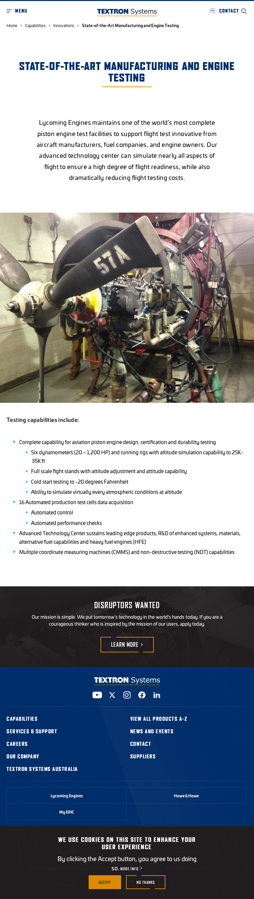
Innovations (63, 25)
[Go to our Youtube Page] (97, 695)
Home (12, 25)
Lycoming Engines (67, 796)
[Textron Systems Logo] (127, 12)
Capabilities (35, 25)
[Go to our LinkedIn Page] (157, 695)
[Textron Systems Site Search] (244, 11)
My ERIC (66, 812)
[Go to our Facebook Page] (142, 695)
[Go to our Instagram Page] (127, 695)
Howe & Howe (186, 796)
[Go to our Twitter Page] (112, 695)
